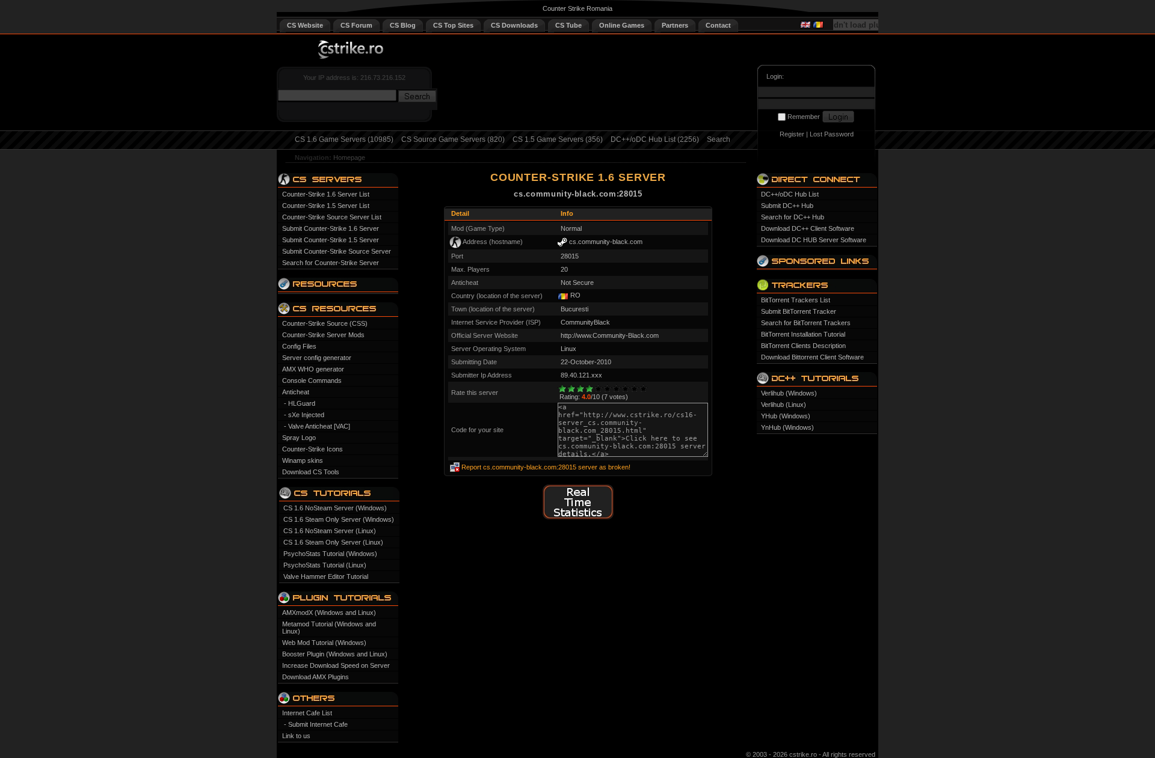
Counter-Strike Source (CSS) (325, 323)
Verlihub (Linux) (783, 404)
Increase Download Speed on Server (336, 665)
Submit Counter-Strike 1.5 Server (330, 239)
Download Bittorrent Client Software (812, 357)
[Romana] (818, 25)
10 (643, 388)
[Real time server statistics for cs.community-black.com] (578, 517)
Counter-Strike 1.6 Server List (325, 194)
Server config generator (316, 357)
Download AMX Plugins (315, 676)
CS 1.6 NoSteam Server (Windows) (335, 508)
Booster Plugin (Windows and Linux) (334, 654)
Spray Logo (299, 437)
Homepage (349, 157)
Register (792, 134)
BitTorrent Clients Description (803, 345)
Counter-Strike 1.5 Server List (325, 205)
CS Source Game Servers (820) (453, 139)
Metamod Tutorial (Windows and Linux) (329, 627)
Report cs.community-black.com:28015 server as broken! (545, 467)
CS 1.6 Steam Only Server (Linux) (333, 542)
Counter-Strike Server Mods (323, 334)
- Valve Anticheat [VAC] (317, 426)
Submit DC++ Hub (787, 205)
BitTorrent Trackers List (795, 300)
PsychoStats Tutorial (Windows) (330, 553)
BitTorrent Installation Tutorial (803, 334)
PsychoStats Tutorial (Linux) (324, 565)
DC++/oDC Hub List (790, 194)
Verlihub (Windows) (789, 393)
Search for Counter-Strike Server (330, 262)
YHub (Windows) (785, 416)
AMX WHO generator (313, 369)
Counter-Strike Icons (312, 449)
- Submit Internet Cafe (316, 724)
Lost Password (832, 134)
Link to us (296, 735)
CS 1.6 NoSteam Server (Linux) (329, 530)
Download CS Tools (310, 471)
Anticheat (295, 392)
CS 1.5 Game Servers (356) (558, 139)
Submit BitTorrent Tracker (798, 311)
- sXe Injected (304, 414)
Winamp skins (302, 460)
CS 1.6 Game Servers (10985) (344, 139)
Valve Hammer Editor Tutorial (325, 576)
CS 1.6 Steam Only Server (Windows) (338, 519)
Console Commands (312, 380)
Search (718, 139)
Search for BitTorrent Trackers (806, 322)
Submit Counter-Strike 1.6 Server (330, 228)
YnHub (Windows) (787, 427)
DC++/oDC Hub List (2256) (655, 139)
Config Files (299, 346)
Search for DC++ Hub (792, 217)
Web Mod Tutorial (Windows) (324, 642)
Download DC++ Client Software (807, 228)
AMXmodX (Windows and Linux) (329, 612)
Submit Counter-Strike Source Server (336, 251)
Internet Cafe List (307, 713)
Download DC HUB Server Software (813, 239)
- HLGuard (299, 403)
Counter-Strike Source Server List (331, 217)
